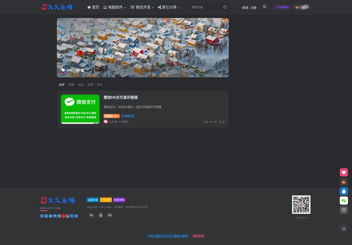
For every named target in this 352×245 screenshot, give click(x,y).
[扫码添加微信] (344, 200)
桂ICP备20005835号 (136, 206)
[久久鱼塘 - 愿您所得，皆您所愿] (58, 200)
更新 (71, 84)
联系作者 (198, 236)
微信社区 (129, 116)
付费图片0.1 (112, 116)
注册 (253, 7)
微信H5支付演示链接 (121, 97)
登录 (245, 7)
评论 (99, 84)
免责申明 (119, 200)
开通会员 (304, 7)
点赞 (90, 84)
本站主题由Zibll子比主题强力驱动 (168, 236)
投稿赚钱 (284, 7)
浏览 (81, 84)
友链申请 (93, 200)
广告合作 (106, 200)
